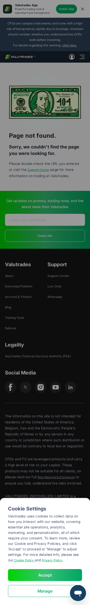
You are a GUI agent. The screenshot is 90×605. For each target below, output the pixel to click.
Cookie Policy (23, 560)
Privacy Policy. (52, 560)
